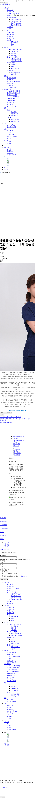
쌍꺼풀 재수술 (15, 647)
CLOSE (3, 797)
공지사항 (10, 601)
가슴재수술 (14, 690)
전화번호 (3, 566)
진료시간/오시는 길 (13, 588)
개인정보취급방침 (18, 436)
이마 (12, 620)
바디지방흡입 (15, 694)
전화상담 (6, 546)
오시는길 (6, 542)
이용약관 (15, 438)
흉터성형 (10, 705)
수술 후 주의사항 (16, 599)
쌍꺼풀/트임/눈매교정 (14, 624)
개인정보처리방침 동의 (15, 576)
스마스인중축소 (12, 711)
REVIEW (6, 715)
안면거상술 (10, 677)
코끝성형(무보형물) (13, 656)
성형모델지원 (11, 729)
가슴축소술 (14, 688)
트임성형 (14, 628)
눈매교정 (14, 630)
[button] (0, 748)
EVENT (6, 720)
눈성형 (6, 622)
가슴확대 (14, 686)
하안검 (13, 641)
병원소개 (15, 442)
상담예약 (6, 722)
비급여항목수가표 (18, 440)
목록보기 (3, 420)
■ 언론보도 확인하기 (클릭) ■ (17, 410)
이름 (2, 562)
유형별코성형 (11, 652)
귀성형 (9, 707)
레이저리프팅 (11, 681)
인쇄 (2, 415)
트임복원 (14, 649)
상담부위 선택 (5, 570)
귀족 (12, 618)
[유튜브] (15, 451)
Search (6, 3)
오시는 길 (16, 446)
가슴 (8, 684)
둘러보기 (10, 590)
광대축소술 (10, 607)
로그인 (6, 743)
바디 (8, 692)
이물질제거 (10, 709)
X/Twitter (2, 555)
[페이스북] (16, 455)
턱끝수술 (10, 611)
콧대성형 (10, 654)
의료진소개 (10, 586)
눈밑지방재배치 (12, 632)
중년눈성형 (10, 637)
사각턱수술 (10, 609)
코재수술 (10, 660)
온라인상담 (16, 444)
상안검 (13, 639)
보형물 (9, 615)
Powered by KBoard (6, 422)
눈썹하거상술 (15, 643)
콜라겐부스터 (11, 701)
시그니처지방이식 (13, 671)
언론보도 (10, 603)
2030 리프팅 (11, 673)
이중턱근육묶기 (12, 669)
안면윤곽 (6, 605)
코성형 (6, 650)
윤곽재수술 (10, 613)
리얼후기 (10, 718)
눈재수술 (10, 645)
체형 (5, 683)
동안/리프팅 (7, 664)
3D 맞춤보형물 (12, 662)
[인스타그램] (17, 453)
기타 (5, 703)
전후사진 (10, 716)
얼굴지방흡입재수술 (13, 667)
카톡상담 (6, 544)
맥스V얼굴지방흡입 (13, 666)
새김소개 (10, 584)
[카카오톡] (16, 449)
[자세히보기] (23, 576)
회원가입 (6, 745)
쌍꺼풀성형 (14, 626)
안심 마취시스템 (16, 596)
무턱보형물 (14, 616)
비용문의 (10, 727)
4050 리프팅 (11, 675)
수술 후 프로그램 (16, 598)
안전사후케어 (11, 592)
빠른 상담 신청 (4, 549)
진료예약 (10, 725)
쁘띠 (5, 698)
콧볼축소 (10, 658)
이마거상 (10, 679)
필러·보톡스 (11, 700)
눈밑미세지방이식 (16, 635)
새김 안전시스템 (16, 594)
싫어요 (9, 412)
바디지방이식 (15, 696)
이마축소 (10, 713)
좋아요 (3, 412)
